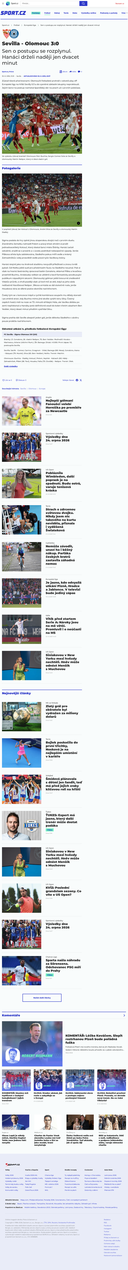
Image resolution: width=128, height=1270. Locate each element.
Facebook (107, 1225)
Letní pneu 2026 (110, 1175)
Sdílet (74, 72)
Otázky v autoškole (111, 1187)
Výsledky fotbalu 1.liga (53, 1178)
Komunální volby (11, 1190)
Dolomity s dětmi (91, 1190)
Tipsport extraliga (51, 1181)
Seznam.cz (119, 3)
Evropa (42, 389)
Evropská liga (52, 579)
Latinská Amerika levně (93, 1187)
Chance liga (49, 1175)
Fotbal (47, 13)
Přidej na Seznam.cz (111, 1237)
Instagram (108, 1228)
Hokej (57, 13)
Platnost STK (109, 1190)
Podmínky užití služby (112, 1240)
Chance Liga (51, 957)
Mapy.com (24, 1200)
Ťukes (48, 812)
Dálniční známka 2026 (112, 1178)
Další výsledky (11, 366)
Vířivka (94, 1204)
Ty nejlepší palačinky (72, 1175)
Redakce (107, 1220)
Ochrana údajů (109, 1243)
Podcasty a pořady (109, 13)
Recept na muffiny (72, 1178)
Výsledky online (88, 13)
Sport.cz (5, 72)
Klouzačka (58, 1204)
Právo (11, 72)
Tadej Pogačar (30, 1184)
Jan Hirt (28, 1181)
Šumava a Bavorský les (93, 1181)
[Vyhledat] (83, 3)
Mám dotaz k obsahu (112, 1246)
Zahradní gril (86, 1204)
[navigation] (3, 3)
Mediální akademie (111, 1249)
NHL (46, 1190)
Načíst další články (42, 998)
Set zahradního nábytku (71, 1204)
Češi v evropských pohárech (77, 1200)
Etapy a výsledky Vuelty (34, 1178)
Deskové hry (79, 1207)
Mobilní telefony (30, 1207)
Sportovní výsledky (54, 433)
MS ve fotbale (52, 703)
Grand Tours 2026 (31, 1190)
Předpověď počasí (36, 1200)
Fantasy (36, 13)
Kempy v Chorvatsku (92, 1175)
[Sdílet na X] (81, 380)
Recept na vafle (70, 1187)
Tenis (66, 13)
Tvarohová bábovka (72, 1184)
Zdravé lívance (70, 1181)
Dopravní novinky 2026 (113, 1181)
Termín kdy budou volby (14, 1184)
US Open (50, 470)
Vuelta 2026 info (31, 1175)
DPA (49, 1223)
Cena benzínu (60, 1200)
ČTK (45, 1223)
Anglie (49, 397)
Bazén (19, 1204)
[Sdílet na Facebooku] (77, 380)
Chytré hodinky (98, 1207)
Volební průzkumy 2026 (14, 1178)
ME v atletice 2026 (51, 1184)
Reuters (55, 1223)
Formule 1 (48, 1187)
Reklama (107, 1234)
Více (124, 13)
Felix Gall (28, 1187)
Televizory (88, 1207)
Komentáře (11, 1015)
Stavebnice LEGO (43, 1207)
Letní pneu (69, 1207)
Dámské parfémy (57, 1207)
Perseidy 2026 (49, 1200)
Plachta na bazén (29, 1204)
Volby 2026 (9, 1175)
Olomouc (32, 389)
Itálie (48, 615)
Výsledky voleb (10, 1181)
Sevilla (23, 389)
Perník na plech (70, 1190)
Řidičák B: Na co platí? (112, 1184)
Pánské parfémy (111, 1207)
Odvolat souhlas (110, 1252)
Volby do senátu (11, 1187)
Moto (74, 13)
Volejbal (49, 775)
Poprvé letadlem (91, 1178)
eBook (64, 72)
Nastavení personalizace (113, 1255)
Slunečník (49, 1204)
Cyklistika (50, 543)
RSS (105, 1223)
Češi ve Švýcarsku (91, 1184)
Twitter (106, 1231)
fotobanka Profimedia (66, 1223)
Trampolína (41, 1204)
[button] (42, 124)
